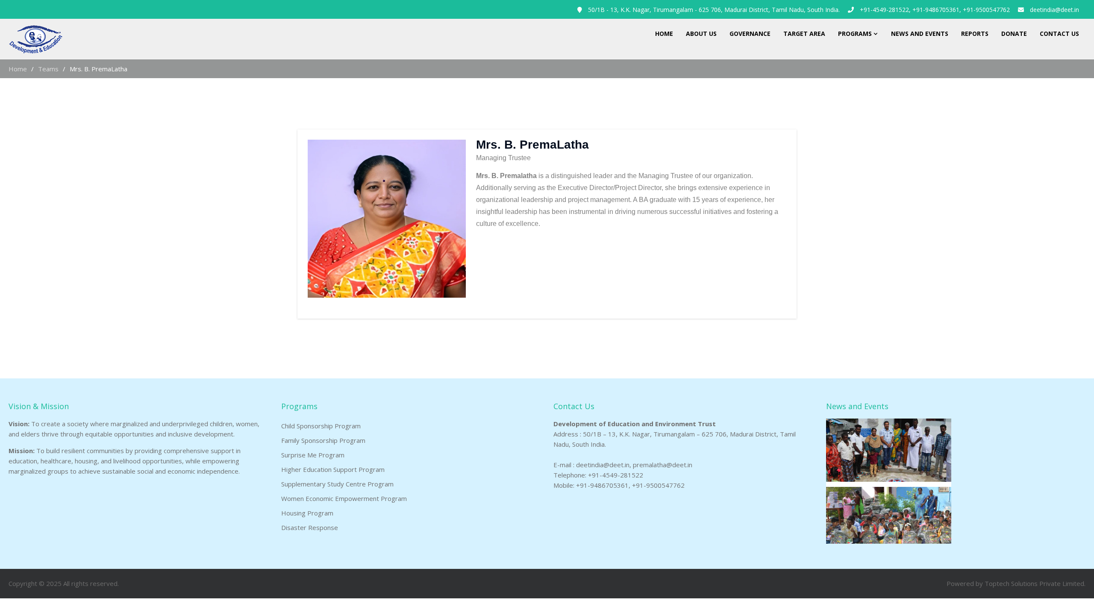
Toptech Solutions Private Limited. (1035, 583)
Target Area (804, 33)
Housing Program (307, 513)
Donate (1014, 33)
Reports (974, 33)
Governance (750, 33)
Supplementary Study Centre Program (337, 484)
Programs (855, 33)
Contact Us (1059, 33)
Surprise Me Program (312, 455)
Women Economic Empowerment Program (344, 498)
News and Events (919, 33)
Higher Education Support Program (333, 469)
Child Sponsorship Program (321, 426)
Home (664, 33)
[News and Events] (888, 541)
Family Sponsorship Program (323, 440)
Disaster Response (309, 527)
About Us (701, 33)
